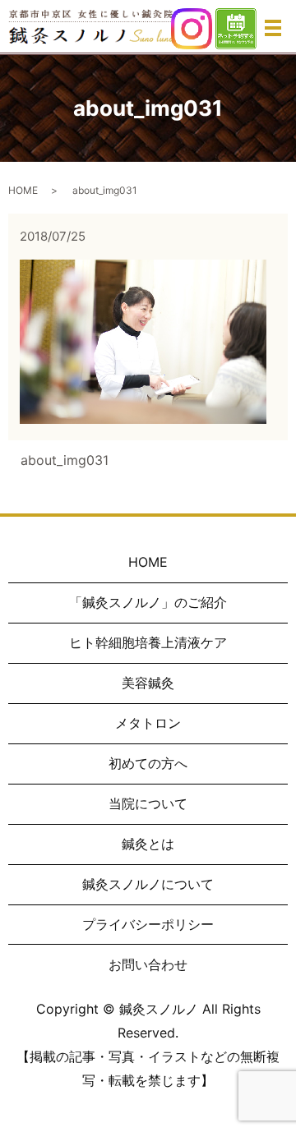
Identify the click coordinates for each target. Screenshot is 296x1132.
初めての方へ (148, 763)
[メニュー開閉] (273, 28)
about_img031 (65, 460)
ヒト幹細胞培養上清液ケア (148, 642)
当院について (148, 803)
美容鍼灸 (148, 682)
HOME (23, 190)
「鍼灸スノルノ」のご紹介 (148, 602)
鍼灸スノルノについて (148, 884)
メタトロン (148, 723)
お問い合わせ (148, 964)
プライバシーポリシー (148, 924)
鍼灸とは (148, 843)
